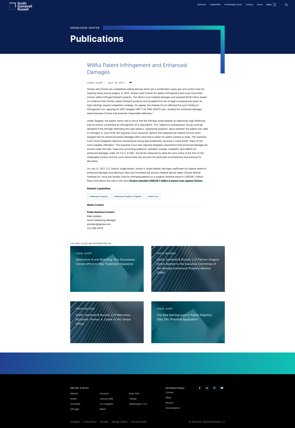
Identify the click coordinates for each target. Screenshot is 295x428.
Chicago (74, 409)
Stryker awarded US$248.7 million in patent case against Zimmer (165, 180)
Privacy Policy (90, 422)
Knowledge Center (233, 4)
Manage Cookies (119, 422)
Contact (249, 4)
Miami (103, 409)
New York (134, 393)
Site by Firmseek (138, 422)
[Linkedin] (207, 388)
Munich (170, 402)
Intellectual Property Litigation (128, 196)
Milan (168, 397)
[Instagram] (214, 388)
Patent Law (153, 196)
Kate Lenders (94, 216)
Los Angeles (106, 404)
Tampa (132, 398)
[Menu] (275, 5)
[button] (130, 82)
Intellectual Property (98, 196)
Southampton (173, 408)
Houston (104, 393)
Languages (280, 4)
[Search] (286, 4)
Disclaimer (75, 422)
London (170, 392)
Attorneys (201, 4)
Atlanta (74, 393)
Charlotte (75, 404)
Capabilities (215, 4)
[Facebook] (200, 388)
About (260, 4)
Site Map (104, 422)
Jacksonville (106, 398)
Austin (73, 398)
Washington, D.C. (138, 404)
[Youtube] (222, 388)
